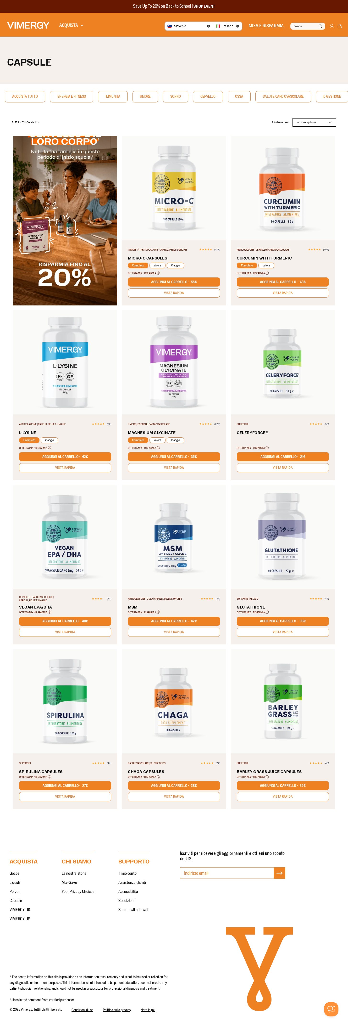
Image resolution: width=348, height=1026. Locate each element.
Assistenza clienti (132, 882)
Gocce (14, 873)
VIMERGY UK (20, 910)
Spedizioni (126, 901)
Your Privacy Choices (78, 892)
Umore (145, 96)
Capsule (16, 901)
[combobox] (307, 26)
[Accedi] (331, 28)
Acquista (68, 25)
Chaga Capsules (146, 772)
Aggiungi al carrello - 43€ (283, 282)
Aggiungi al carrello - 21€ (282, 457)
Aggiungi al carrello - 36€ (283, 621)
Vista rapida (174, 293)
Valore (157, 265)
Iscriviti (279, 878)
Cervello (207, 96)
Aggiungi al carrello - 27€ (65, 786)
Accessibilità (128, 892)
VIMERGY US (20, 919)
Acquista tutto (25, 96)
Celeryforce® (252, 433)
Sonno (175, 96)
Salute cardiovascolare (283, 96)
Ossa (239, 96)
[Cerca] (320, 26)
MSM (133, 607)
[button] (339, 27)
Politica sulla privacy (117, 1010)
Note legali (148, 1010)
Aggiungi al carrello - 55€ (174, 282)
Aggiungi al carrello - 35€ (174, 457)
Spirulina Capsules (41, 772)
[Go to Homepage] (28, 25)
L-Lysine (27, 433)
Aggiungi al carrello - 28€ (174, 786)
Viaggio (175, 265)
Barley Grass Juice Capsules (269, 772)
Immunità (112, 96)
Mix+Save (69, 882)
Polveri (15, 892)
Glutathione (251, 607)
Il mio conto (127, 873)
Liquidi (15, 882)
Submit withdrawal (133, 910)
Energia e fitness (71, 96)
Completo (138, 265)
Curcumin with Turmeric (264, 258)
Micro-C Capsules (147, 258)
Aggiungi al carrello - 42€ (65, 457)
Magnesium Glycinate (152, 433)
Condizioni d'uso (82, 1010)
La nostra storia (74, 873)
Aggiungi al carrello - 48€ (65, 621)
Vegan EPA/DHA (35, 607)
